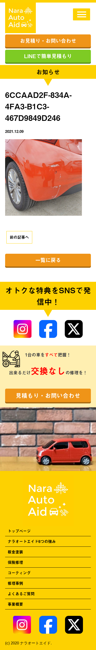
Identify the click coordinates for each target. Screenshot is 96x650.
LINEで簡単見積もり (48, 56)
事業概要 (15, 604)
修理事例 (15, 583)
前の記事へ (19, 237)
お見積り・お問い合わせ (48, 41)
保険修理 (15, 562)
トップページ (19, 531)
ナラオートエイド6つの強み (32, 541)
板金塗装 (15, 552)
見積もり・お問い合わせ (48, 395)
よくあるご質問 (21, 593)
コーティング (19, 573)
